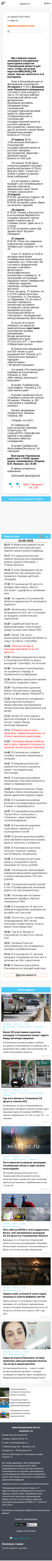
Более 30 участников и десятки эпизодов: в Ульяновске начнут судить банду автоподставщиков (26, 1035)
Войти (47, 3)
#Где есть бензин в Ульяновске (31, 1093)
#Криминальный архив (12, 1290)
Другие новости (26, 975)
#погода (6, 1159)
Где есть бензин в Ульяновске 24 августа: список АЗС (22, 1100)
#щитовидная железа (17, 1355)
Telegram (36, 484)
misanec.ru (7, 1457)
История (6, 1288)
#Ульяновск (33, 1159)
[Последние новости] (40, 536)
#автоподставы (9, 1027)
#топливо (7, 1095)
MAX (26, 484)
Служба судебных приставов (14, 1548)
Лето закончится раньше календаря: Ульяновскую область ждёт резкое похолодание (24, 1165)
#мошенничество (24, 1027)
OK (36, 487)
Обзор (14, 1224)
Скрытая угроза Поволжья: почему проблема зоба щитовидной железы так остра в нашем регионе (25, 1360)
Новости (17, 1024)
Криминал (7, 1024)
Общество (16, 1090)
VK (30, 487)
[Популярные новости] (46, 536)
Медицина (7, 1352)
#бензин (13, 1093)
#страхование (39, 1027)
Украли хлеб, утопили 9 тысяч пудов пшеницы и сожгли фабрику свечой (24, 1295)
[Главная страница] (24, 3)
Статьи (26, 1024)
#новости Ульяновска (11, 1226)
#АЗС (5, 1093)
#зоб (5, 1355)
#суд (4, 1029)
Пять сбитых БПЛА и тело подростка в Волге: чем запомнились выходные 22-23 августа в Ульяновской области (26, 1232)
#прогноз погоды (19, 1159)
